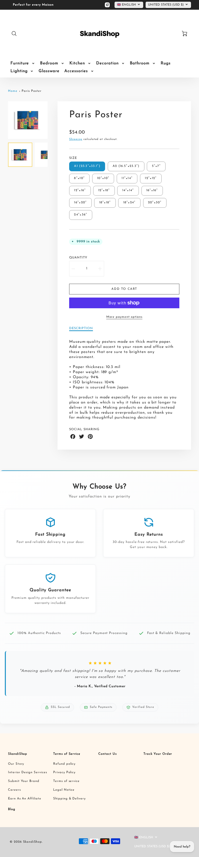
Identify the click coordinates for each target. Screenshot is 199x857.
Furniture (19, 63)
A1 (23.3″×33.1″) (87, 166)
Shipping (75, 139)
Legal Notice (64, 789)
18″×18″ (105, 202)
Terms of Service (66, 753)
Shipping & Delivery (69, 798)
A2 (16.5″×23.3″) (126, 166)
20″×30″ (155, 202)
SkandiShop (17, 753)
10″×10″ (103, 178)
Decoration (107, 63)
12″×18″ (104, 190)
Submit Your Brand (23, 781)
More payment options (124, 316)
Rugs (166, 63)
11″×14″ (127, 178)
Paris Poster (31, 91)
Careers (14, 789)
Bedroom (49, 63)
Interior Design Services (27, 772)
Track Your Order (157, 753)
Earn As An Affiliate (24, 798)
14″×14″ (128, 190)
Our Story (16, 763)
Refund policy (64, 763)
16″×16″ (152, 190)
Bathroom (140, 63)
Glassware (49, 71)
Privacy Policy (64, 772)
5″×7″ (156, 166)
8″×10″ (79, 178)
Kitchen (77, 63)
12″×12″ (151, 178)
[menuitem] (23, 63)
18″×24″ (129, 202)
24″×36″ (80, 214)
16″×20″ (80, 202)
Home (12, 91)
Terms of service (66, 781)
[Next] (51, 120)
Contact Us (107, 753)
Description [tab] (81, 328)
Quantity (78, 257)
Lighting (19, 71)
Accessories (76, 71)
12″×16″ (80, 190)
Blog (11, 809)
